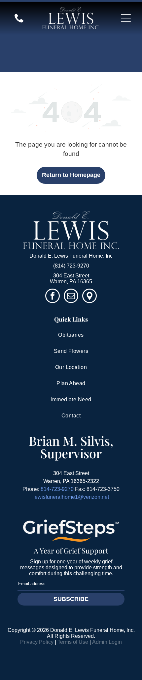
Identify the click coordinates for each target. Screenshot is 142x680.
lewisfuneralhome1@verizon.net (71, 497)
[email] (71, 297)
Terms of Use (72, 642)
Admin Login (107, 642)
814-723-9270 (57, 489)
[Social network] (89, 297)
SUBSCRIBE (71, 599)
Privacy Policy (36, 642)
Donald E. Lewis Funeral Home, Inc (71, 256)
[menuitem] (71, 335)
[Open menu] (126, 18)
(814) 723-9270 (71, 266)
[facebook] (52, 297)
